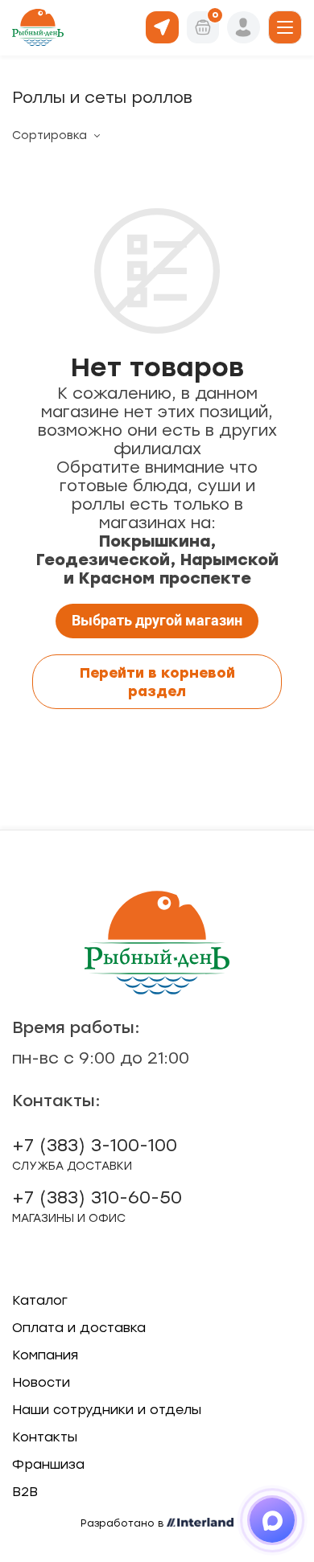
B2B (25, 1491)
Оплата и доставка (79, 1327)
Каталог (40, 1300)
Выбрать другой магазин (157, 621)
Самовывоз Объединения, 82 (162, 26)
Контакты (44, 1437)
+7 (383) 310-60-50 (97, 1206)
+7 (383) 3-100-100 (94, 1153)
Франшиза (48, 1464)
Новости (41, 1382)
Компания (45, 1355)
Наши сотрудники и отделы (106, 1409)
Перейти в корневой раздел (157, 681)
